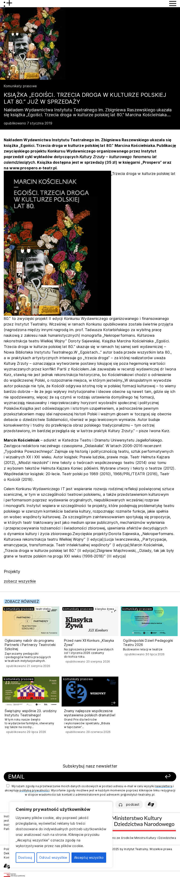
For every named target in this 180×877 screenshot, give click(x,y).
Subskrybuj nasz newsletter (90, 766)
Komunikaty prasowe (20, 86)
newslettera (163, 786)
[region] (60, 835)
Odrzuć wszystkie (53, 857)
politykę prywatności (34, 790)
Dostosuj (25, 857)
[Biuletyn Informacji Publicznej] (14, 875)
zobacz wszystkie (20, 581)
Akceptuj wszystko (89, 857)
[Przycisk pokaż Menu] (172, 3)
